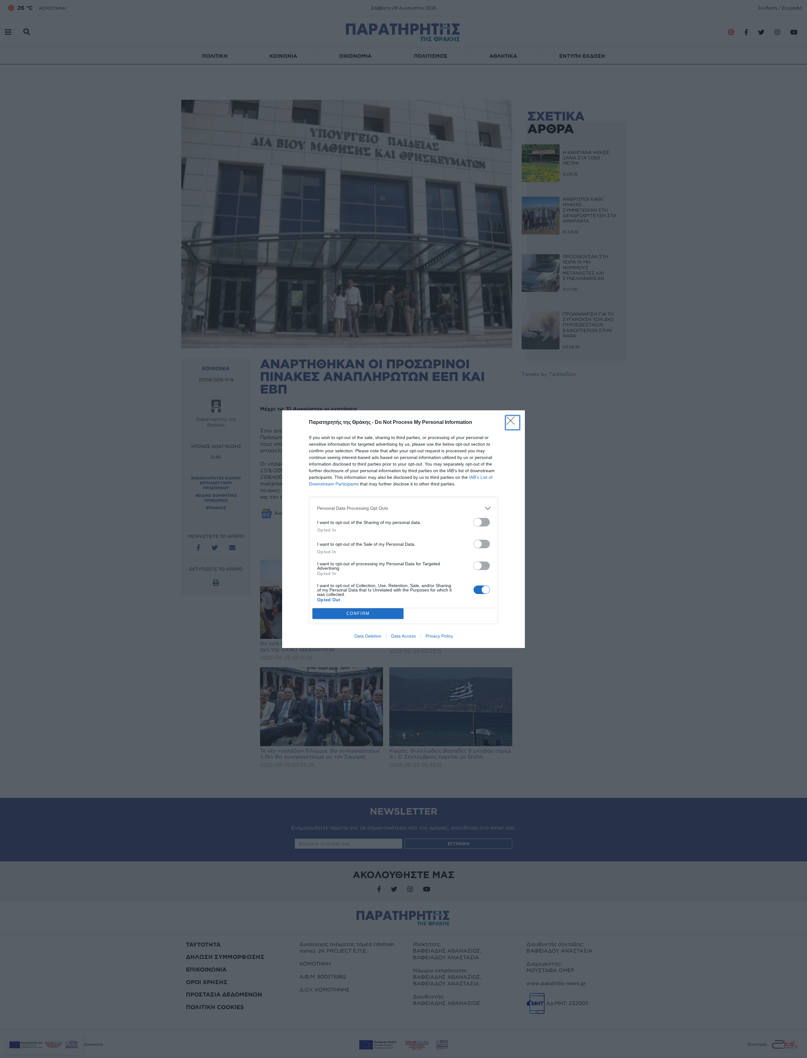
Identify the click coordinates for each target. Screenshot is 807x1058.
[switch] (481, 522)
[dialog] (403, 529)
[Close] (513, 423)
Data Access (403, 636)
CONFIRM (358, 613)
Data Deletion (367, 636)
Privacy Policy (439, 636)
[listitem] (403, 508)
